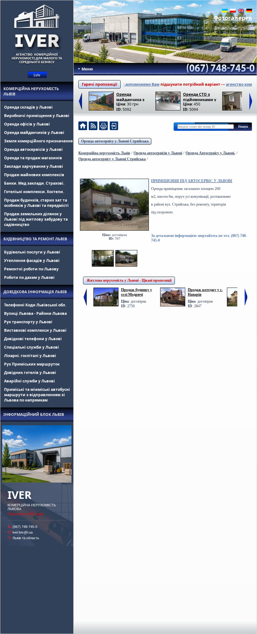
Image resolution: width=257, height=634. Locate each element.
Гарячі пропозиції (99, 84)
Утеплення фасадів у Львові (32, 260)
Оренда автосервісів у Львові (33, 149)
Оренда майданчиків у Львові (34, 132)
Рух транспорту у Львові (28, 322)
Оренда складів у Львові (28, 107)
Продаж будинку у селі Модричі (136, 292)
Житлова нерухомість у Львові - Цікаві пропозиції (129, 280)
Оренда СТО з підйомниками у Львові (199, 96)
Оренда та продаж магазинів (33, 158)
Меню (87, 69)
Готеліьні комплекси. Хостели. (34, 191)
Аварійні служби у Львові (29, 381)
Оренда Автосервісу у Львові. (210, 153)
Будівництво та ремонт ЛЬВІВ (35, 239)
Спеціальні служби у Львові (31, 347)
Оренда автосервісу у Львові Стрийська (115, 141)
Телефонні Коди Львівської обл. (35, 305)
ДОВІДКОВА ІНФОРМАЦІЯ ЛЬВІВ (35, 291)
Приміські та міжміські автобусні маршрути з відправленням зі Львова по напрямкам (37, 395)
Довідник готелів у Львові (30, 372)
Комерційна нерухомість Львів (31, 91)
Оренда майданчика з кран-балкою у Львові (130, 96)
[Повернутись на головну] (82, 126)
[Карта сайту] (113, 126)
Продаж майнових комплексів (34, 174)
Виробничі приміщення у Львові (36, 115)
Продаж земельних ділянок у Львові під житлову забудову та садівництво (36, 219)
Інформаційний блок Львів (33, 414)
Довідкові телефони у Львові (33, 338)
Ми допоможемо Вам (128, 84)
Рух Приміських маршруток (32, 364)
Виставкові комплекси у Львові (35, 330)
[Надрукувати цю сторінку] (103, 126)
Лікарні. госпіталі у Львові (30, 355)
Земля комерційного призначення (38, 141)
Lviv (37, 75)
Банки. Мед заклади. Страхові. (34, 183)
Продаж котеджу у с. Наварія (205, 292)
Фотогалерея (232, 18)
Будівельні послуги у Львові (32, 252)
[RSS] (93, 126)
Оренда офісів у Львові (27, 124)
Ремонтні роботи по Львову (31, 269)
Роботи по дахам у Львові (29, 277)
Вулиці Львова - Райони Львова (35, 313)
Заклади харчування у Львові (33, 166)
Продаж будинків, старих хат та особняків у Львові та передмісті (36, 202)
